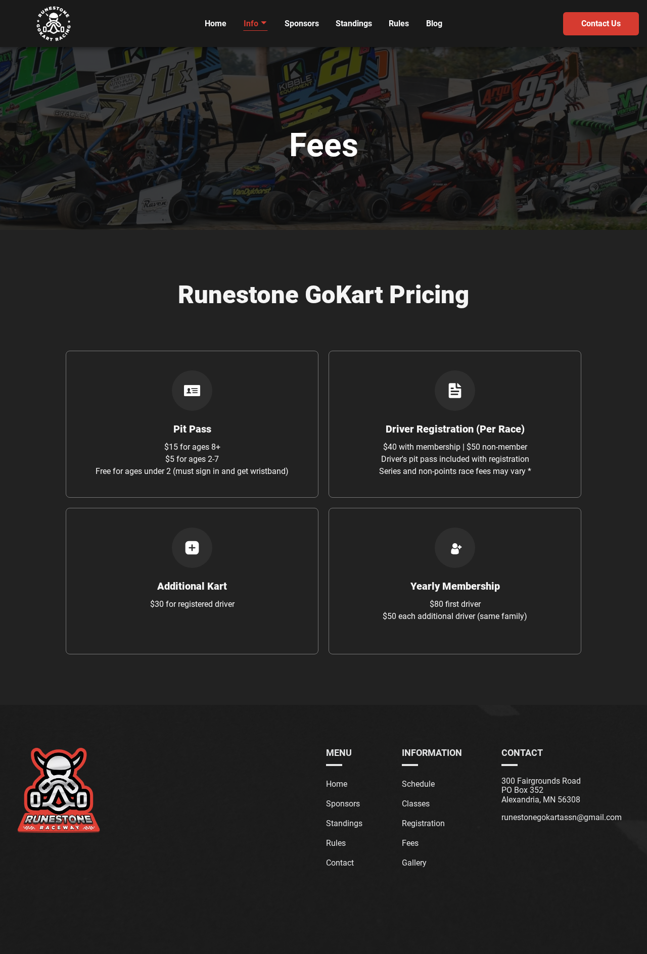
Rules (399, 23)
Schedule (418, 784)
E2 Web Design (355, 934)
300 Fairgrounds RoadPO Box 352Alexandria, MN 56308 (541, 790)
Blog (434, 23)
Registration (423, 823)
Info (252, 23)
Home (215, 23)
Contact (340, 863)
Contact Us (601, 23)
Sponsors (302, 23)
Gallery (414, 863)
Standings (354, 23)
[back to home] (53, 23)
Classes (416, 803)
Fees (410, 843)
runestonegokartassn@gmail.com (561, 817)
